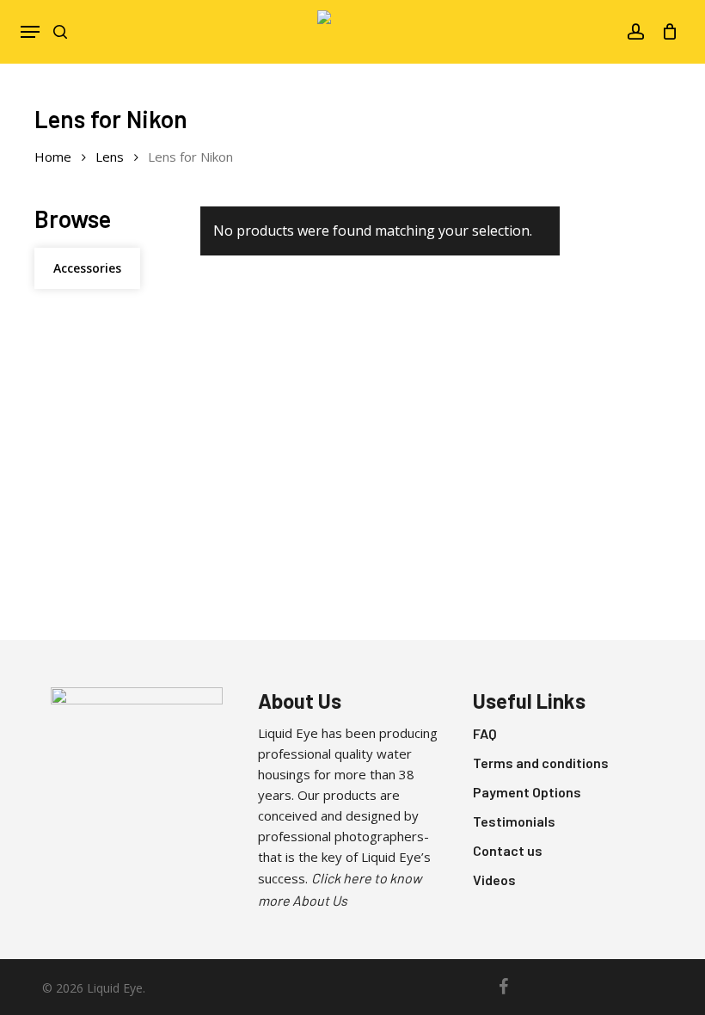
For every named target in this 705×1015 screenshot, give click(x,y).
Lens (109, 156)
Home (52, 156)
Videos (494, 879)
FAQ (485, 733)
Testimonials (514, 821)
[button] (30, 31)
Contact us (508, 850)
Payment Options (527, 792)
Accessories (87, 268)
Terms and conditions (541, 762)
